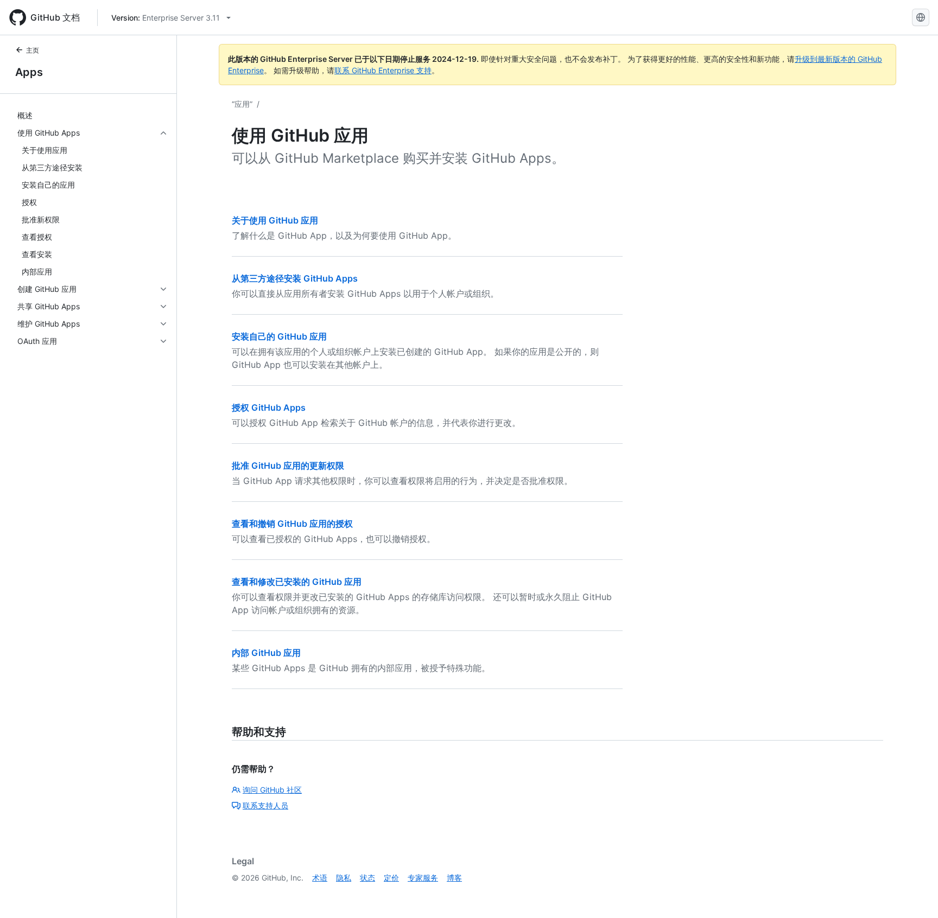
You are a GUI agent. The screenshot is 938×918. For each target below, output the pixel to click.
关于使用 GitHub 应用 (275, 220)
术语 (319, 877)
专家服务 (423, 877)
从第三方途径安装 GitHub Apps (295, 278)
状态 (367, 877)
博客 (454, 877)
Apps (29, 72)
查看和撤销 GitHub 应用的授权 (292, 523)
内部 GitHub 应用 (266, 652)
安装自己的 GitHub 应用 (279, 336)
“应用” (242, 104)
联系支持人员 (265, 805)
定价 (391, 877)
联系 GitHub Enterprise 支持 (383, 70)
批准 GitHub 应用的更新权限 (288, 465)
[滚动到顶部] (914, 894)
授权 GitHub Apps (269, 407)
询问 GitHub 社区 (272, 789)
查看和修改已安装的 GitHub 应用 (297, 581)
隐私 (343, 877)
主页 (32, 50)
